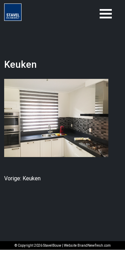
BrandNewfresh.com (94, 245)
